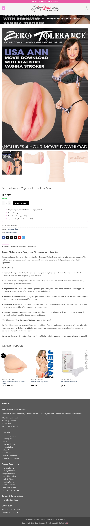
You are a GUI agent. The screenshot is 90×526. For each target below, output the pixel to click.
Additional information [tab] (18, 246)
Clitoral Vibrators (9, 484)
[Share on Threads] (11, 237)
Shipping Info (8, 438)
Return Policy (7, 450)
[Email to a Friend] (15, 237)
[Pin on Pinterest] (19, 237)
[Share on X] (7, 237)
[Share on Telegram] (23, 237)
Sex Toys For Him (9, 470)
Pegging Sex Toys (9, 482)
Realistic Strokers (38, 19)
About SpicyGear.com (11, 436)
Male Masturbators (9, 487)
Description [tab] (5, 246)
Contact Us (7, 452)
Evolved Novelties (11, 232)
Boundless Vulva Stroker (69, 382)
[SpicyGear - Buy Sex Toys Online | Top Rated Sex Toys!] (45, 8)
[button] (3, 8)
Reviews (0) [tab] (32, 246)
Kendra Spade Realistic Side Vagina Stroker (13, 383)
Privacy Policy (8, 447)
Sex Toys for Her (8, 468)
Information (6, 432)
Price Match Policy (9, 444)
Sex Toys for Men (23, 19)
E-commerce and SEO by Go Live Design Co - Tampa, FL (45, 520)
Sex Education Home (10, 500)
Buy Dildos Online (9, 476)
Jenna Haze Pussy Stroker (39, 382)
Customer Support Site (11, 458)
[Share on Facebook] (3, 237)
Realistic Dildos (8, 479)
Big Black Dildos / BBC (11, 490)
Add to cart (21, 203)
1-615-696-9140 (14, 509)
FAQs (5, 441)
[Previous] (6, 89)
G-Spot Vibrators (9, 473)
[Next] (84, 89)
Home (12, 19)
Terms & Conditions (10, 455)
